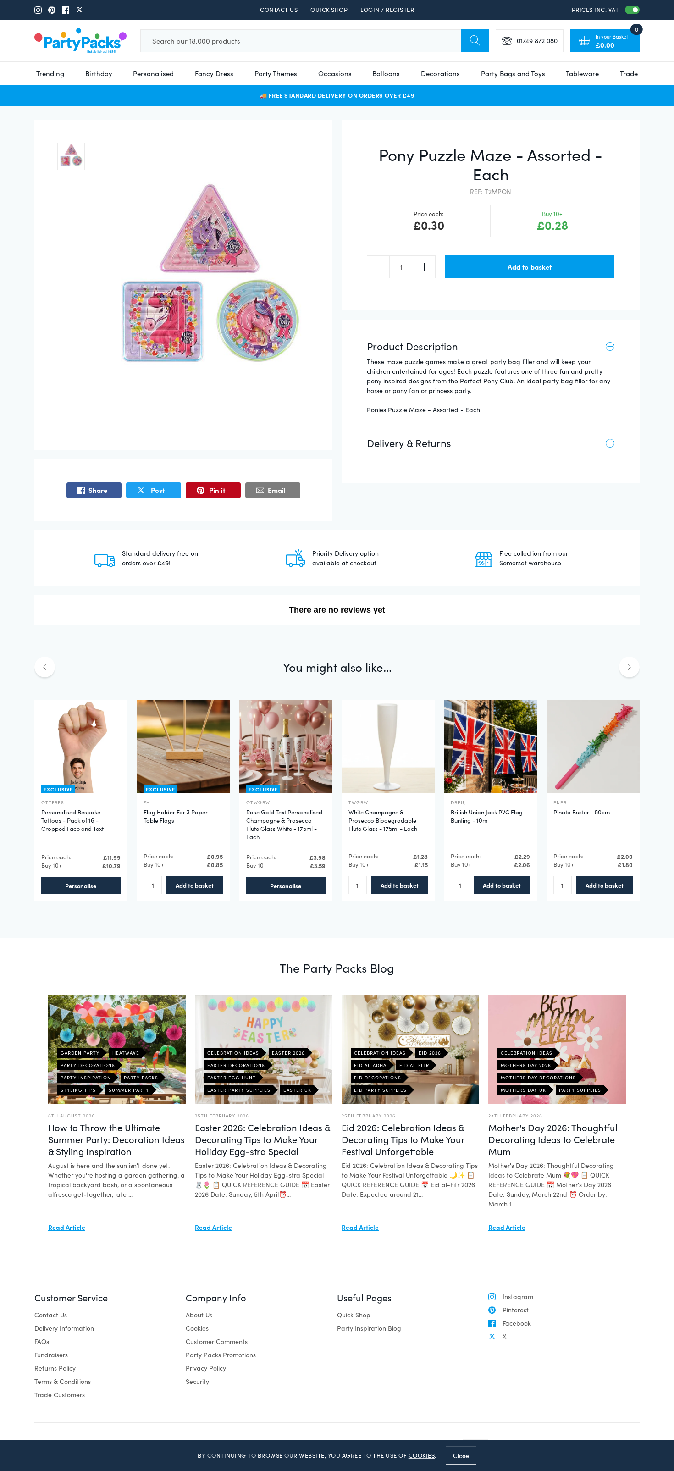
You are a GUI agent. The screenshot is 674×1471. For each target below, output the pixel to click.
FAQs (41, 1341)
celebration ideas (233, 1053)
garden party (80, 1053)
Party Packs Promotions (221, 1354)
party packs (141, 1077)
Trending (50, 73)
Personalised (153, 73)
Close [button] (461, 1455)
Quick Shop (329, 10)
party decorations (88, 1065)
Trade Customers (59, 1394)
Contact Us (279, 10)
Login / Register (387, 10)
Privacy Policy (206, 1368)
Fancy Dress (214, 73)
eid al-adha (370, 1065)
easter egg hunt (231, 1077)
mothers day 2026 (526, 1065)
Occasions (335, 73)
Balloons (386, 73)
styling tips (78, 1090)
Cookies (197, 1328)
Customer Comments (217, 1341)
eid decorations (377, 1077)
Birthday (98, 73)
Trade (629, 73)
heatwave (125, 1053)
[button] (71, 156)
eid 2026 (430, 1053)
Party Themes (275, 73)
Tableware (582, 73)
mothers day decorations (538, 1077)
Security (197, 1381)
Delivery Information (64, 1328)
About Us (199, 1315)
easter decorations (236, 1065)
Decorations (440, 73)
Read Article (66, 1227)
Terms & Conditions (62, 1381)
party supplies (580, 1090)
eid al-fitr (414, 1065)
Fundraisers (51, 1354)
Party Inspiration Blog (369, 1328)
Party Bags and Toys (513, 73)
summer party (129, 1090)
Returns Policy (55, 1368)
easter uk (297, 1090)
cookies (422, 1455)
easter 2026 (288, 1053)
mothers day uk (523, 1090)
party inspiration (86, 1077)
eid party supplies (380, 1090)
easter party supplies (239, 1090)
